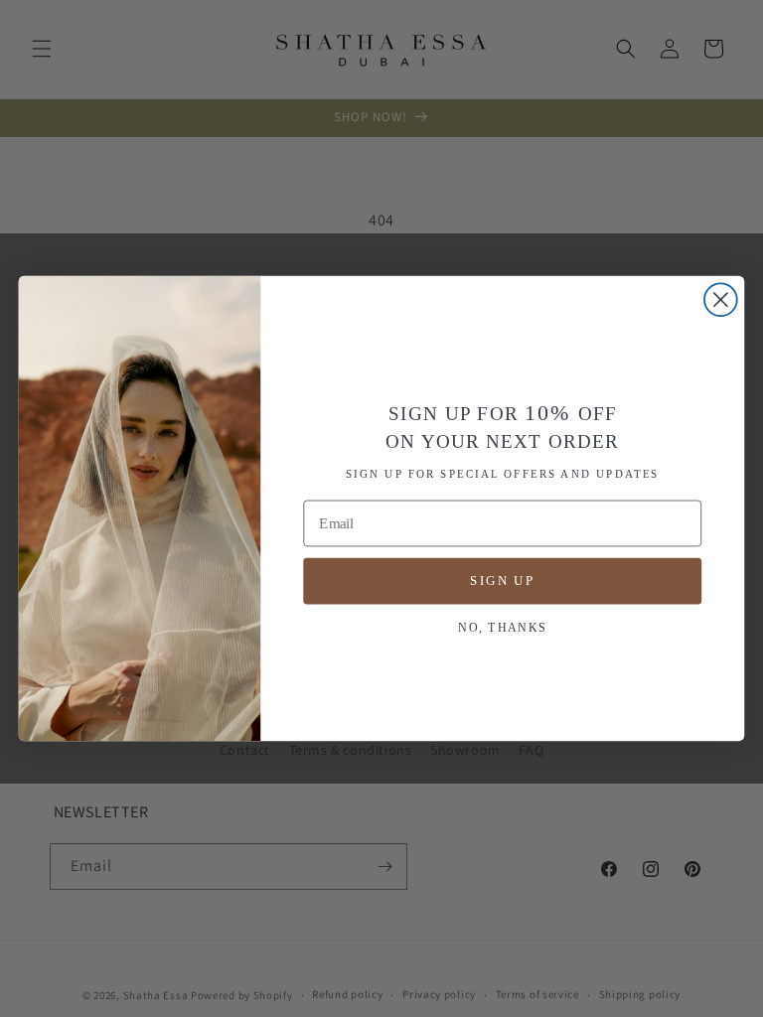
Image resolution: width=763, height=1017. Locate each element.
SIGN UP (502, 580)
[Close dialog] (720, 299)
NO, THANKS (502, 627)
